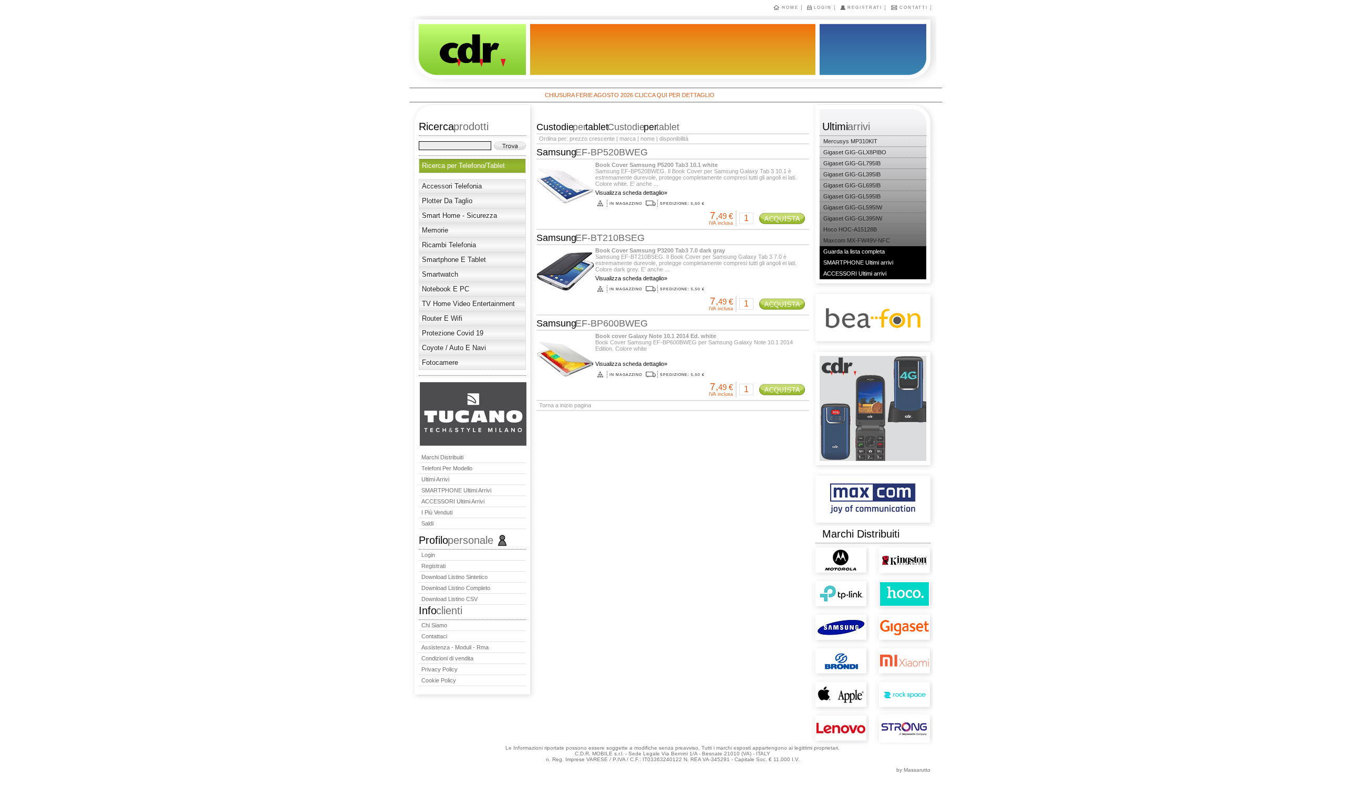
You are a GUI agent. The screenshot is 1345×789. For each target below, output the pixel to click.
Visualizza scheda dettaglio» (631, 193)
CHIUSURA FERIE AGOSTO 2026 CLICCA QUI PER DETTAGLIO (597, 95)
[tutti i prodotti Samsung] (821, 617)
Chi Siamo (434, 625)
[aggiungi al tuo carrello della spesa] (782, 218)
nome (647, 138)
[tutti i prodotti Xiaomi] (885, 648)
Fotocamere (440, 362)
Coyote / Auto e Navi (454, 348)
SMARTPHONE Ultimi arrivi (456, 490)
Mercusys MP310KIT (850, 141)
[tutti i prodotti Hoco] (885, 587)
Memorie (435, 230)
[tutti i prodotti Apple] (821, 684)
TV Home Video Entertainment (468, 304)
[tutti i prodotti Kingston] (885, 554)
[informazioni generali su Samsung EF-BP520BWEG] (564, 198)
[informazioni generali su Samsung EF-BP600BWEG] (564, 369)
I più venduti (436, 512)
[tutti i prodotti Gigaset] (885, 616)
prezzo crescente (592, 138)
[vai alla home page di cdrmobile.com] (467, 52)
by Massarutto (913, 770)
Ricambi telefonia (449, 245)
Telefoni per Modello (446, 468)
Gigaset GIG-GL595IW (852, 207)
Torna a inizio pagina (565, 405)
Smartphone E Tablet (454, 260)
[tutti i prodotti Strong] (885, 724)
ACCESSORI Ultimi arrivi (452, 501)
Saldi (427, 523)
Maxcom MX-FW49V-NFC (856, 240)
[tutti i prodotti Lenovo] (821, 717)
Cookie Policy (438, 680)
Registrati (864, 7)
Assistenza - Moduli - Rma (455, 647)
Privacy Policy (439, 669)
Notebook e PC (445, 289)
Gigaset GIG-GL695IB (852, 185)
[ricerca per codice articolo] (510, 145)
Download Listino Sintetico (454, 577)
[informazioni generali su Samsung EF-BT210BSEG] (564, 283)
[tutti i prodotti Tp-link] (821, 585)
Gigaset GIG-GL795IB (852, 163)
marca (627, 138)
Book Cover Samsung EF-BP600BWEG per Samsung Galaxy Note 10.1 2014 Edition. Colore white (694, 342)
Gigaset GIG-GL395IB (852, 174)
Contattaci (434, 636)
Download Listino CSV (449, 599)
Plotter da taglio (447, 201)
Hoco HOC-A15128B (850, 229)
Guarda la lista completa (854, 251)
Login (823, 7)
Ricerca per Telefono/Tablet (463, 166)
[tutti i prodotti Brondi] (821, 651)
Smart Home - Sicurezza (459, 215)
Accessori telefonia (452, 186)
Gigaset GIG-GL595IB (852, 196)
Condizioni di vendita (447, 658)
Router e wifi (442, 318)
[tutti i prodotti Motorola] (817, 553)
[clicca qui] (473, 443)
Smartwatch (440, 274)
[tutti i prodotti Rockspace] (885, 684)
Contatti (913, 7)
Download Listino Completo (455, 588)
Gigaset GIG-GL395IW (852, 218)
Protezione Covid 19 (452, 333)
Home (790, 7)
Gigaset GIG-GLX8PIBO (854, 152)
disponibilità (673, 138)
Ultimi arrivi (435, 479)
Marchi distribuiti (442, 457)
